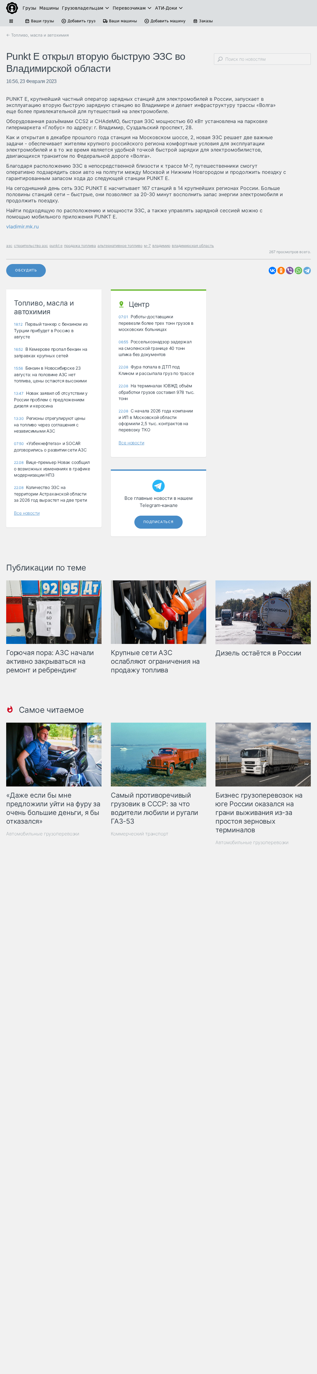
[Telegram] (307, 270)
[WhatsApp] (298, 270)
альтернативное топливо (120, 245)
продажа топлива (80, 245)
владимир (161, 245)
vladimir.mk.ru (22, 226)
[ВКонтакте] (272, 270)
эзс (9, 245)
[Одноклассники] (281, 270)
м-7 (147, 245)
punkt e (56, 245)
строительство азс (31, 245)
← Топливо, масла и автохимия (37, 35)
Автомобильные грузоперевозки (42, 834)
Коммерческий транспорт (139, 834)
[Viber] (289, 270)
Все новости (27, 513)
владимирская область (193, 245)
